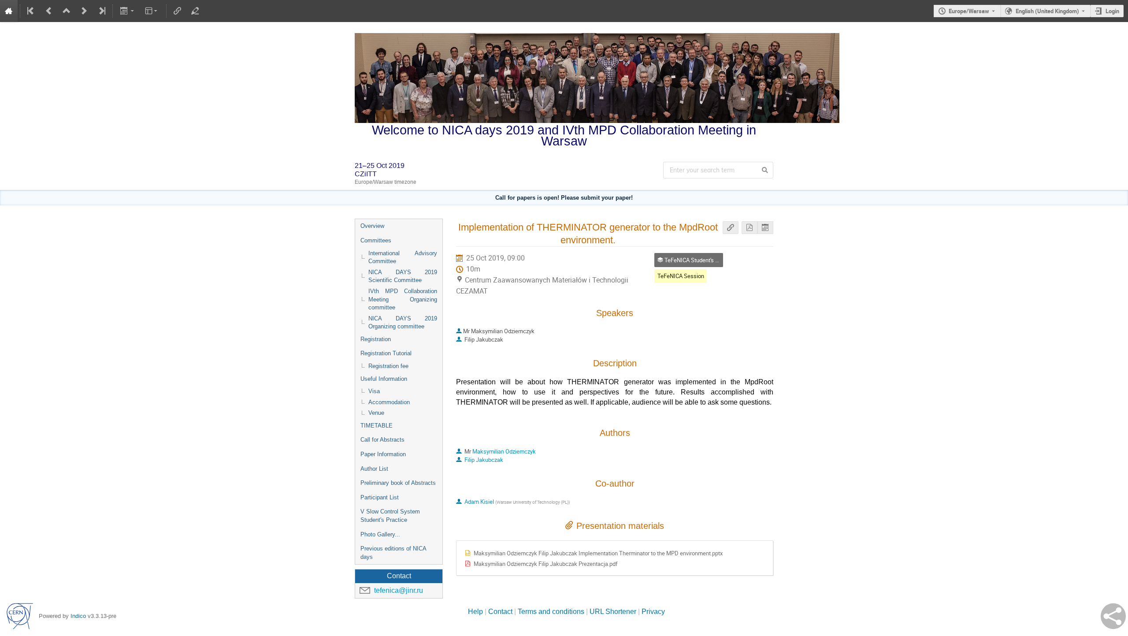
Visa (374, 391)
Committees (375, 240)
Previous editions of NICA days (393, 552)
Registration (375, 339)
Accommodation (389, 402)
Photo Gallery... (380, 534)
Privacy (653, 611)
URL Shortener (613, 611)
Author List (374, 468)
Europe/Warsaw (969, 11)
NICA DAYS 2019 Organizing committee (402, 322)
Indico (78, 616)
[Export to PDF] (749, 227)
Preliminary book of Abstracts (398, 483)
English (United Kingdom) (1047, 11)
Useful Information (383, 379)
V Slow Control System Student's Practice (390, 515)
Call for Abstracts (382, 439)
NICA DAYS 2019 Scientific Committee (402, 276)
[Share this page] (1113, 616)
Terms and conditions (551, 611)
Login (1112, 11)
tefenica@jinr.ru (398, 590)
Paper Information (383, 454)
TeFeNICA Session (680, 276)
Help (475, 611)
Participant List (379, 497)
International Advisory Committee (402, 257)
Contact (500, 611)
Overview (372, 226)
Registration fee (388, 366)
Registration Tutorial (386, 353)
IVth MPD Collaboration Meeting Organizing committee (402, 299)
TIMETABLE (376, 425)
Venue (376, 412)
